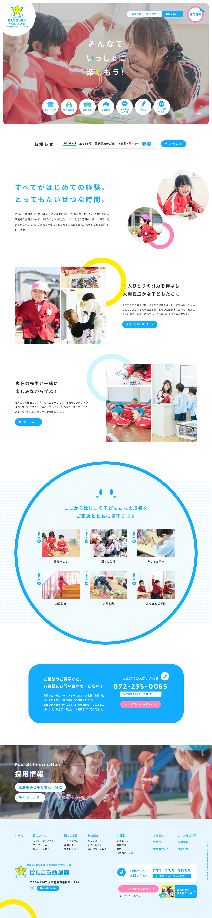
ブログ (143, 110)
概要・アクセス (41, 848)
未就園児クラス (125, 852)
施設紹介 (87, 110)
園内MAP (93, 841)
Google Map (48, 888)
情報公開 (183, 848)
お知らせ (136, 14)
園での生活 (69, 110)
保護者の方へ (152, 14)
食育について (71, 848)
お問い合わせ (173, 14)
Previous (144, 144)
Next (149, 144)
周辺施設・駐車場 (97, 848)
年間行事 (69, 844)
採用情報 (183, 842)
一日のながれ (71, 841)
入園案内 (106, 110)
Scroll (198, 113)
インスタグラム (161, 110)
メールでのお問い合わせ (138, 704)
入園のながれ (124, 841)
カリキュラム (26, 421)
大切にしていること (138, 324)
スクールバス (95, 844)
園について (50, 110)
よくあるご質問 (124, 110)
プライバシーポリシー (131, 895)
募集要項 (121, 844)
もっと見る (171, 143)
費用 (119, 848)
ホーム (19, 835)
